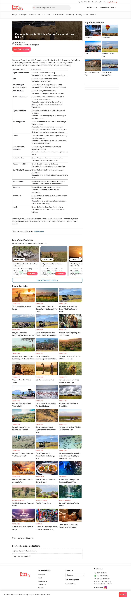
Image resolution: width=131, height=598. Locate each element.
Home (18, 24)
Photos (93, 14)
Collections (42, 584)
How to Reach (58, 14)
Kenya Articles (31, 24)
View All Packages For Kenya (47, 280)
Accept (123, 594)
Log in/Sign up (112, 2)
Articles (23, 24)
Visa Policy (70, 14)
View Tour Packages (21, 49)
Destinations (42, 581)
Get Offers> (32, 273)
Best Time (46, 14)
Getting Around (82, 14)
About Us (41, 588)
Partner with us (71, 584)
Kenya (14, 14)
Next (80, 258)
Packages (23, 14)
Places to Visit (34, 14)
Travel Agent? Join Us (99, 2)
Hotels (40, 578)
